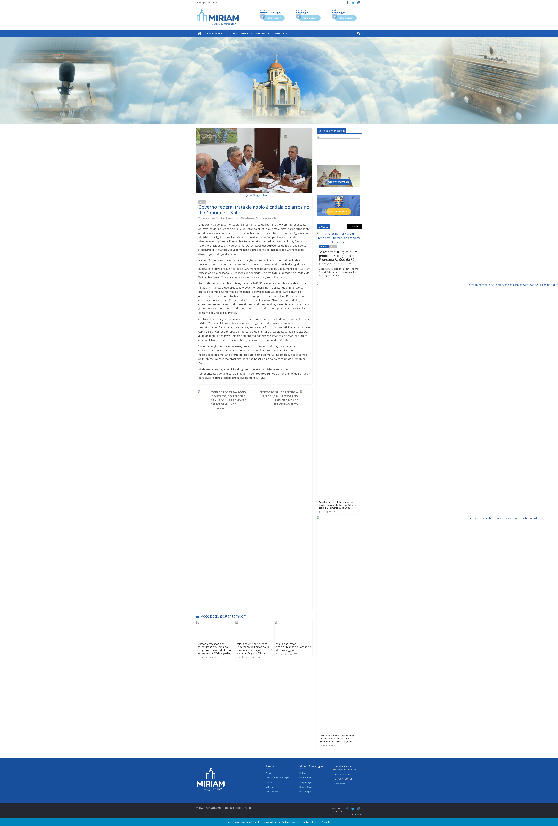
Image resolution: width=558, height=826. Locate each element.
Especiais (245, 33)
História (303, 773)
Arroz (261, 218)
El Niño (274, 218)
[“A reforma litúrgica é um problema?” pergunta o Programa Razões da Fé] (339, 233)
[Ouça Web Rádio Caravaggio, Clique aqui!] (308, 10)
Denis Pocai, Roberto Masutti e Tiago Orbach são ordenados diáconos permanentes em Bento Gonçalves (336, 738)
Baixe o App (281, 33)
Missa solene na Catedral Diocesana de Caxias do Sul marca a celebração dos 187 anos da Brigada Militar (254, 648)
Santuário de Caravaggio (277, 777)
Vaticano (270, 787)
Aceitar (306, 822)
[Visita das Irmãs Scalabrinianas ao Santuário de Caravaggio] (293, 623)
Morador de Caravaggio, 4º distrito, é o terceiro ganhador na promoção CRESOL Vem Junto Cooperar (229, 400)
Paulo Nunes (349, 263)
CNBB (269, 782)
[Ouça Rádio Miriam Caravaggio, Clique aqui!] (272, 10)
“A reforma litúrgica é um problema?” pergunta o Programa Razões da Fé (338, 255)
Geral (202, 202)
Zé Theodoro (229, 218)
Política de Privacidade (322, 822)
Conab (267, 218)
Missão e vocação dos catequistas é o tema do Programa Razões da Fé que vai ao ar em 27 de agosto (215, 648)
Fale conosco (263, 33)
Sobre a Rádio (212, 33)
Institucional (305, 777)
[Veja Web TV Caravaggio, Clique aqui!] (344, 10)
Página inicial (337, 808)
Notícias (230, 33)
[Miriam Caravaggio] (199, 33)
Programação (305, 782)
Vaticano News (273, 791)
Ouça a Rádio (305, 787)
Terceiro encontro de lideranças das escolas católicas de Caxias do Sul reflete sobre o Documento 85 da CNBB (338, 505)
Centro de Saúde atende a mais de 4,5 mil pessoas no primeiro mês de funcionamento (278, 398)
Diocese (323, 246)
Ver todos (354, 226)
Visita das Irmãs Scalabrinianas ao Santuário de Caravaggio (293, 647)
